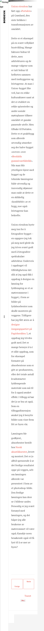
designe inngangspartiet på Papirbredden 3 (21, 329)
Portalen (26, 11)
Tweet (27, 595)
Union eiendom (19, 6)
